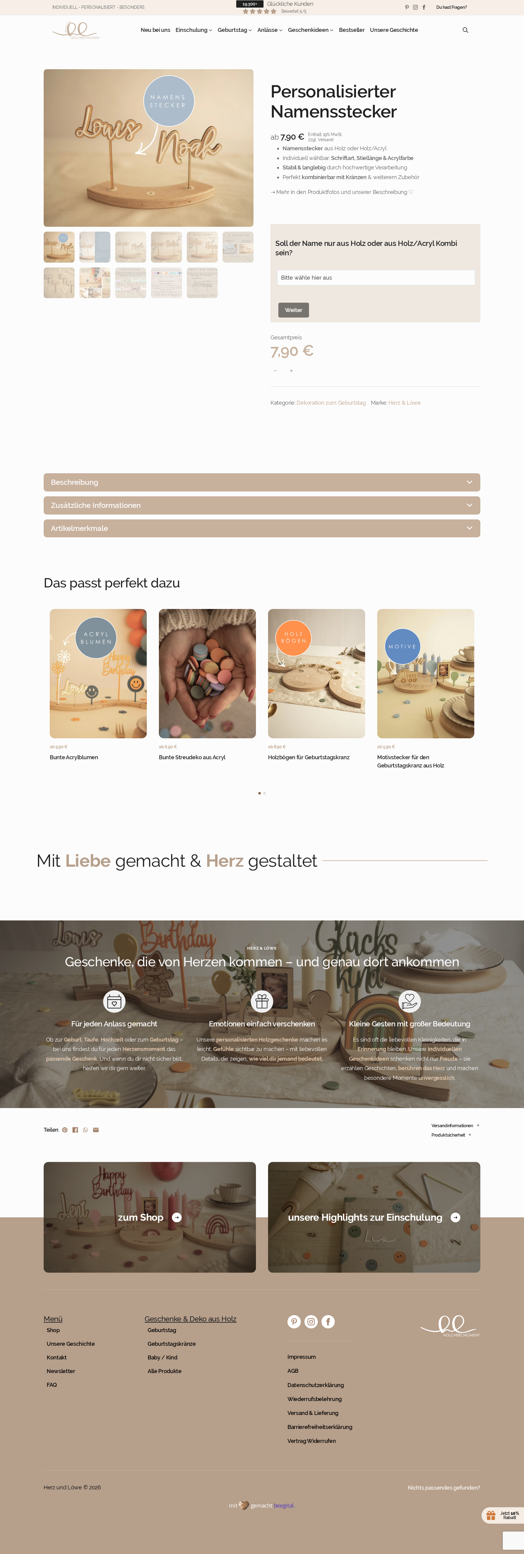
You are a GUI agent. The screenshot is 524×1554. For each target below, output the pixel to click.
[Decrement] (275, 370)
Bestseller (351, 30)
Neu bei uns (155, 30)
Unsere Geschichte (394, 30)
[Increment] (291, 370)
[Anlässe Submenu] (280, 30)
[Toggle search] (465, 30)
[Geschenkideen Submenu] (331, 30)
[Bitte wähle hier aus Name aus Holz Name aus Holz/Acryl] (376, 277)
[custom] (407, 7)
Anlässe (267, 30)
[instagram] (415, 7)
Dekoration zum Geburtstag (331, 403)
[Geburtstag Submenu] (249, 30)
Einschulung (191, 30)
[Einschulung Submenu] (209, 30)
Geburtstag (232, 30)
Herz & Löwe (404, 403)
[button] (259, 793)
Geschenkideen (308, 30)
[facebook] (424, 7)
